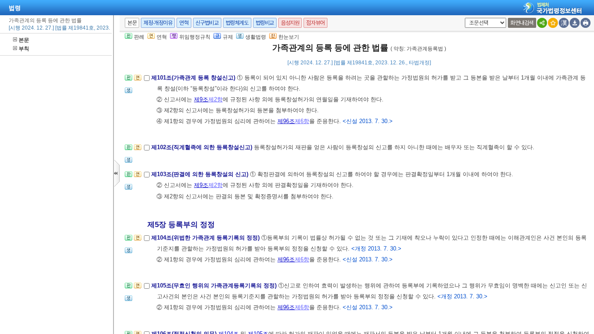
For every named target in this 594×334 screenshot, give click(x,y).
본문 (24, 40)
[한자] (564, 23)
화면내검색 (522, 23)
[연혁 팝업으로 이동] (137, 80)
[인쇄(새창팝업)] (586, 23)
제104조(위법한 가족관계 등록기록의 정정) (206, 237)
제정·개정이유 (157, 23)
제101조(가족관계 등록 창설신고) (194, 77)
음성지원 (290, 23)
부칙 (24, 49)
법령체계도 (237, 23)
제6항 (302, 121)
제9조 (201, 99)
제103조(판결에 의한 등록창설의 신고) (200, 174)
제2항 (215, 99)
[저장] (575, 23)
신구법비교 (207, 23)
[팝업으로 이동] (128, 93)
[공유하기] (542, 23)
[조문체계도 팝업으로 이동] (128, 80)
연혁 (183, 23)
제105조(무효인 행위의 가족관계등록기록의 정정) (214, 285)
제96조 (286, 121)
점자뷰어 (315, 23)
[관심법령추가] (553, 23)
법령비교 (265, 23)
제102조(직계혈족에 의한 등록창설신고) (202, 147)
